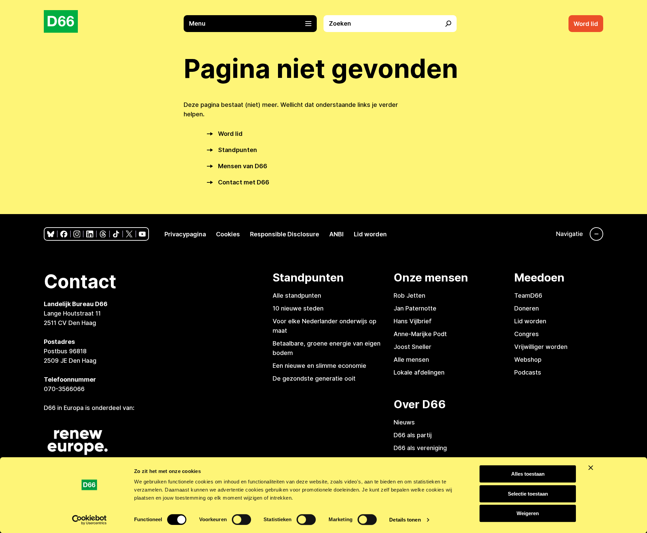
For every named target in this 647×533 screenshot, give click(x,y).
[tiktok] (116, 234)
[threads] (102, 234)
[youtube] (142, 234)
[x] (129, 234)
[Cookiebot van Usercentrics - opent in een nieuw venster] (89, 520)
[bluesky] (50, 234)
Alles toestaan (528, 474)
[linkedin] (89, 234)
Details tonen (405, 520)
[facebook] (63, 234)
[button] (254, 23)
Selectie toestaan (528, 494)
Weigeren (528, 513)
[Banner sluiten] (590, 467)
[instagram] (77, 234)
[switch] (241, 519)
